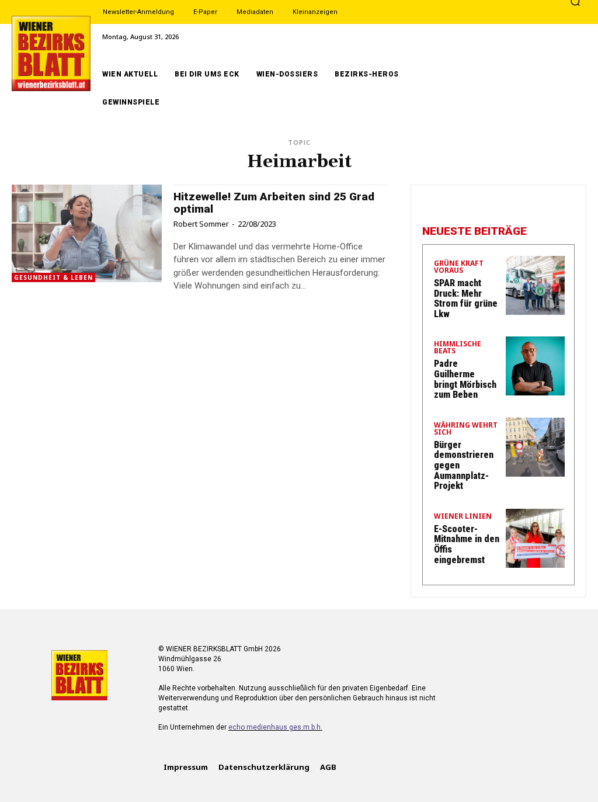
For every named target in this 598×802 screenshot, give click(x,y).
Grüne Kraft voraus (459, 267)
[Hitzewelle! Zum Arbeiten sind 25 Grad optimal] (87, 233)
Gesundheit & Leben (53, 277)
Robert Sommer (201, 223)
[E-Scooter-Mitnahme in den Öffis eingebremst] (535, 538)
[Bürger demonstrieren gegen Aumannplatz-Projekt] (535, 447)
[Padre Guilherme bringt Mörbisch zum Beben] (535, 365)
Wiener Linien (463, 517)
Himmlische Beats (457, 348)
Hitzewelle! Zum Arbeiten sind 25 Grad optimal (273, 203)
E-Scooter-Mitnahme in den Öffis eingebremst (466, 544)
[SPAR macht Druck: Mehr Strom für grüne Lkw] (535, 285)
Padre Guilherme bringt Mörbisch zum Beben (465, 379)
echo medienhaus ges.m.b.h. (275, 727)
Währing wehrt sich (466, 429)
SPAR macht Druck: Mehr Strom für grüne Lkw (466, 298)
